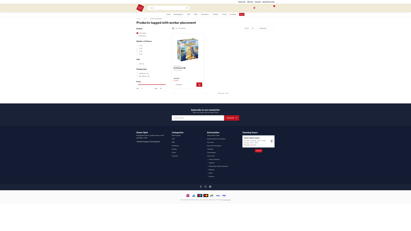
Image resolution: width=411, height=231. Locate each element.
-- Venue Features (213, 159)
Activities (233, 14)
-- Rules (210, 173)
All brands (142, 33)
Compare (179, 84)
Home (169, 14)
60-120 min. (144, 76)
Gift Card (250, 2)
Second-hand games (214, 146)
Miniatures (205, 14)
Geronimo (142, 36)
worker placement (156, 19)
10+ (141, 64)
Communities (211, 153)
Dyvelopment (227, 200)
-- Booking (210, 170)
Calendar (258, 2)
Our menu (210, 142)
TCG (188, 14)
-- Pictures (210, 176)
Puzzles (215, 14)
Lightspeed (211, 200)
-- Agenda (210, 163)
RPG (195, 14)
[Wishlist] (265, 8)
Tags (145, 19)
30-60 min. (144, 73)
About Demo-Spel (268, 2)
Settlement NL (179, 68)
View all (258, 151)
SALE (242, 14)
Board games (178, 14)
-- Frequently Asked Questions (217, 166)
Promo (224, 14)
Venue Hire (242, 2)
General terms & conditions (216, 139)
